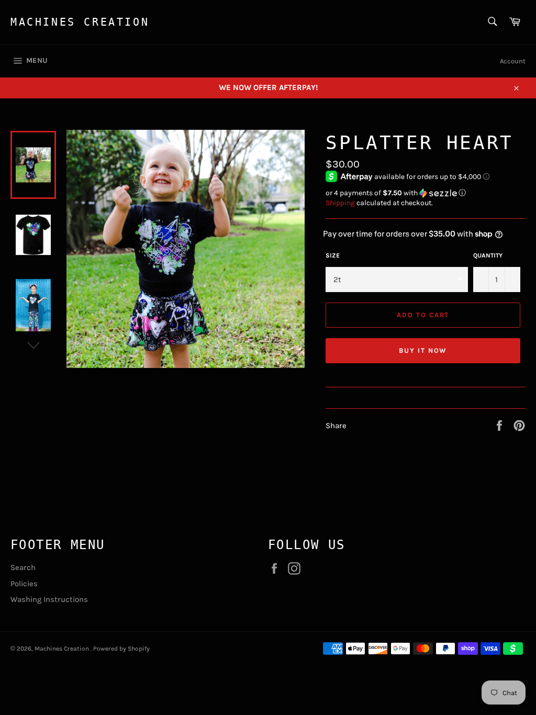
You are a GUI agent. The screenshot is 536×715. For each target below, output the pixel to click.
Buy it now (423, 350)
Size (333, 255)
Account (513, 61)
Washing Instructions (49, 599)
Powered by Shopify (121, 648)
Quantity (487, 255)
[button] (426, 193)
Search (23, 567)
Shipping (340, 202)
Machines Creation (79, 22)
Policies (24, 583)
